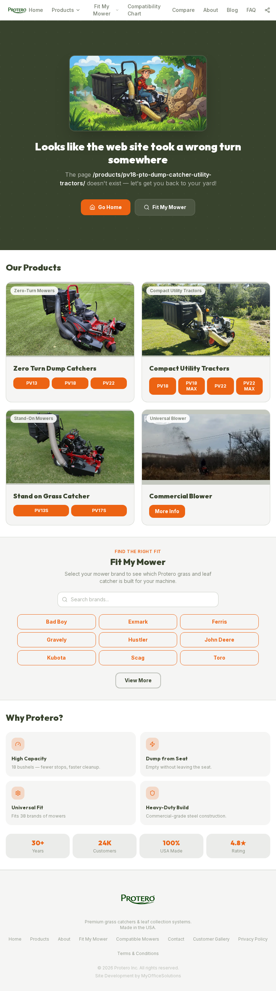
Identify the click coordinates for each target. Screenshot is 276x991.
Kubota (56, 658)
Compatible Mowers (137, 939)
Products (63, 10)
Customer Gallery (211, 939)
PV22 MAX (249, 386)
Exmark (138, 622)
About (210, 10)
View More (138, 680)
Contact (176, 939)
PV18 (70, 383)
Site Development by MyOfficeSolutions (138, 975)
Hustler (138, 640)
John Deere (219, 640)
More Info (167, 511)
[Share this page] (267, 10)
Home (36, 10)
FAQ (251, 10)
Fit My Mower (101, 10)
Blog (232, 10)
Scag (137, 658)
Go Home (110, 207)
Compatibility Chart (144, 10)
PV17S (99, 510)
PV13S (41, 510)
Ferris (219, 622)
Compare (183, 10)
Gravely (56, 640)
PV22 (109, 383)
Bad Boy (56, 622)
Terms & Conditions (138, 953)
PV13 (31, 383)
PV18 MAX (191, 386)
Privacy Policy (253, 939)
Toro (219, 658)
